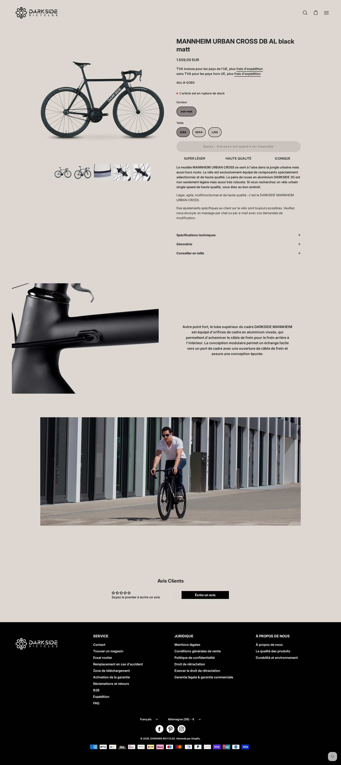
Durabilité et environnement (277, 658)
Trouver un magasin (108, 651)
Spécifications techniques (196, 235)
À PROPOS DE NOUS (273, 636)
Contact (99, 645)
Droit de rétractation (189, 664)
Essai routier (102, 658)
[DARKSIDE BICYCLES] (36, 13)
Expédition (101, 697)
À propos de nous (269, 645)
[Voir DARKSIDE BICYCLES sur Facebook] (159, 729)
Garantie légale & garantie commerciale (203, 677)
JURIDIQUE (183, 636)
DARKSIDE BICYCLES (162, 738)
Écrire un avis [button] (205, 595)
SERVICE (100, 636)
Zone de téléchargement (111, 671)
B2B (96, 690)
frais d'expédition (249, 69)
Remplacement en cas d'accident (118, 664)
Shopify (195, 738)
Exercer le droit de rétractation (197, 671)
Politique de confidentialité (194, 658)
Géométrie (184, 244)
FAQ (96, 703)
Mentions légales (187, 645)
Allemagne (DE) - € (181, 719)
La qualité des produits (273, 651)
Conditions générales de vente (197, 651)
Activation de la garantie (111, 677)
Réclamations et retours (111, 684)
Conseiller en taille (190, 253)
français (146, 719)
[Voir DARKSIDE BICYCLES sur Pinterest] (170, 729)
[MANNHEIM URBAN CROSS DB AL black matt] (63, 172)
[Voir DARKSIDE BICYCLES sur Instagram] (181, 729)
